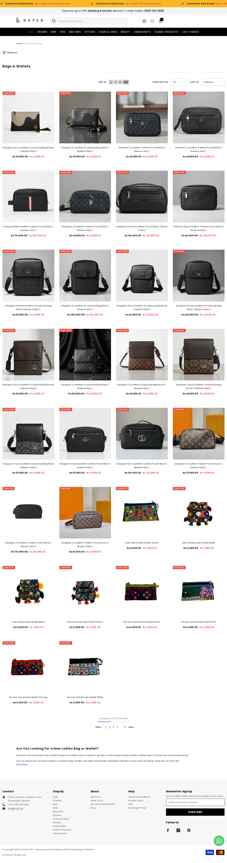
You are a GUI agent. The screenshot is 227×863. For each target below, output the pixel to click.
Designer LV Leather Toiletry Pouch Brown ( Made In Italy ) (198, 465)
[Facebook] (168, 830)
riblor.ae (21, 855)
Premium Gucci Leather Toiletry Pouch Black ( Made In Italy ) (198, 228)
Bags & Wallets (34, 43)
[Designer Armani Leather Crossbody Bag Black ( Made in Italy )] (199, 275)
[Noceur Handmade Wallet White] (85, 667)
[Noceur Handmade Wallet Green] (142, 592)
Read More (21, 764)
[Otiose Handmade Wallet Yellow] (85, 592)
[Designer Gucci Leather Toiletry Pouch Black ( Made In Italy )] (142, 434)
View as (102, 82)
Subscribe (195, 812)
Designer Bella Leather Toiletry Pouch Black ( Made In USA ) (28, 228)
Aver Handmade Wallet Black (28, 621)
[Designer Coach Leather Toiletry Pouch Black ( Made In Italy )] (85, 434)
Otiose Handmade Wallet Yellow (85, 621)
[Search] (89, 21)
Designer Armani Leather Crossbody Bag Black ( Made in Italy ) (199, 307)
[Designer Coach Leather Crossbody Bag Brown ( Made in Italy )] (199, 355)
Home (19, 43)
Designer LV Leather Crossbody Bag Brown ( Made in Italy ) (142, 386)
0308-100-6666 (154, 10)
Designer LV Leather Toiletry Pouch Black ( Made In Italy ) (85, 228)
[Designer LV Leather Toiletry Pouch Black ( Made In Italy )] (85, 196)
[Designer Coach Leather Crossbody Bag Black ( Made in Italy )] (28, 434)
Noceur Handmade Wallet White (85, 697)
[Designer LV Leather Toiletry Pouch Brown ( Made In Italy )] (199, 434)
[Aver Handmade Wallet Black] (28, 592)
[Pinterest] (189, 830)
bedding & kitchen (100, 10)
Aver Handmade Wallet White (198, 542)
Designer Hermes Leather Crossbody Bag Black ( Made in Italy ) (28, 307)
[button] (111, 82)
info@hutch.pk (15, 808)
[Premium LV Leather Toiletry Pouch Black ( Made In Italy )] (142, 117)
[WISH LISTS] (152, 21)
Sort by (194, 82)
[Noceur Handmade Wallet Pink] (199, 592)
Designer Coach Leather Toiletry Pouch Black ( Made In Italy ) (85, 465)
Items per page (160, 82)
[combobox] (92, 21)
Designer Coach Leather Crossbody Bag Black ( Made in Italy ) (28, 465)
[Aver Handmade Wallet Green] (142, 513)
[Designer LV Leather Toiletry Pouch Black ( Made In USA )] (28, 513)
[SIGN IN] (144, 21)
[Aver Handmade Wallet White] (199, 513)
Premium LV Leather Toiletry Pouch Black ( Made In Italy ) (142, 149)
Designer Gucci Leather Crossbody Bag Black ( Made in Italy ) (142, 307)
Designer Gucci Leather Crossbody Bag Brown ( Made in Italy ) (28, 149)
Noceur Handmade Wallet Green (141, 621)
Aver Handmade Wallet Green (142, 542)
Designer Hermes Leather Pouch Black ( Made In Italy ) (142, 228)
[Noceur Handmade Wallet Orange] (28, 667)
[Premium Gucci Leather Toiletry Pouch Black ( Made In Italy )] (199, 196)
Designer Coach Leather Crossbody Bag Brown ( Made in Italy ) (198, 386)
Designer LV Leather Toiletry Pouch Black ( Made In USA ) (28, 544)
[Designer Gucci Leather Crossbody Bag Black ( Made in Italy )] (142, 275)
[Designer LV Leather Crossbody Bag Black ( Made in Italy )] (85, 117)
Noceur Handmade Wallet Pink (198, 621)
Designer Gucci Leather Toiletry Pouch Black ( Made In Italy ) (142, 465)
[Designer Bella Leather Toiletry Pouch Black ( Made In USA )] (28, 196)
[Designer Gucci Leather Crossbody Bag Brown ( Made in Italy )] (28, 117)
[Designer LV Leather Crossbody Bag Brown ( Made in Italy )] (142, 355)
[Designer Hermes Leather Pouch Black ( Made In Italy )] (142, 196)
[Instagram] (178, 830)
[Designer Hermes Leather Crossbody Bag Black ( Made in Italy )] (28, 275)
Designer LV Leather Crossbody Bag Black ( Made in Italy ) (85, 149)
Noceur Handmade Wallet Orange (28, 697)
